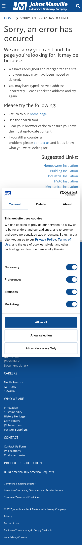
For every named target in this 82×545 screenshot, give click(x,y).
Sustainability (13, 412)
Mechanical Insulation (61, 186)
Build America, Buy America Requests (29, 472)
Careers (10, 373)
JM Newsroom (13, 425)
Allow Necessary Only (41, 348)
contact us (42, 142)
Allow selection (41, 335)
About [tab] (67, 204)
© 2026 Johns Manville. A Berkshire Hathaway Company (35, 509)
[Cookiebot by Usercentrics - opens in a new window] (60, 193)
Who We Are (14, 399)
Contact (11, 437)
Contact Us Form (15, 446)
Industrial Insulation (63, 176)
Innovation (11, 407)
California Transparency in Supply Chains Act (29, 530)
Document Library (16, 365)
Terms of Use (11, 523)
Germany (10, 386)
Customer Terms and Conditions (22, 497)
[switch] (71, 279)
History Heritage (14, 416)
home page (38, 114)
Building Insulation (64, 171)
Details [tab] (41, 204)
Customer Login (14, 455)
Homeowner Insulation (61, 165)
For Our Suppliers (16, 429)
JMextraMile (12, 361)
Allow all (41, 322)
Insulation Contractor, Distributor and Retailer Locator (33, 490)
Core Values (12, 421)
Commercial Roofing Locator (19, 483)
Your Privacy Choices (15, 537)
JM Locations (12, 451)
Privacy (8, 516)
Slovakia (9, 391)
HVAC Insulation (66, 181)
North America (13, 382)
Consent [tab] (15, 204)
